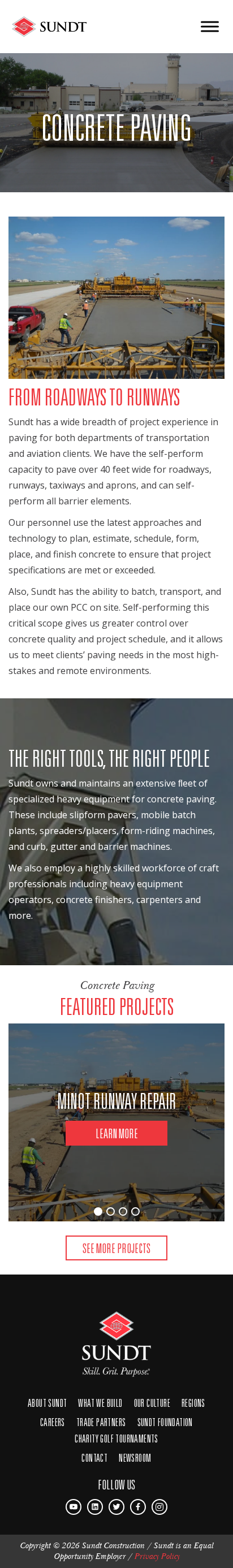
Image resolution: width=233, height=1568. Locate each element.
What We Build (100, 1403)
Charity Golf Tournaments (116, 1438)
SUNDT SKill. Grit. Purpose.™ (116, 1338)
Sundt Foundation (165, 1422)
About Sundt (47, 1403)
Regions (193, 1403)
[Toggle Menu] (210, 26)
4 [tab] (135, 1211)
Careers (52, 1422)
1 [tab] (98, 1211)
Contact (94, 1457)
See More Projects (116, 1248)
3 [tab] (123, 1211)
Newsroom (135, 1457)
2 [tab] (110, 1211)
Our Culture (152, 1403)
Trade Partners (101, 1422)
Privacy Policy (156, 1556)
